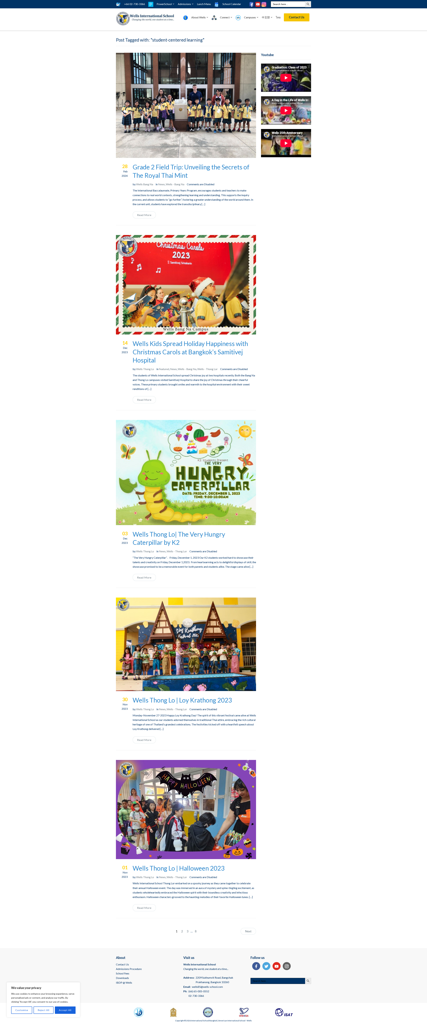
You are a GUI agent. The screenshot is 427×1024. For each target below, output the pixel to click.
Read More (144, 214)
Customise (21, 1010)
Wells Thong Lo (145, 369)
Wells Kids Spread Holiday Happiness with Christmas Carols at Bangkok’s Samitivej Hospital (190, 352)
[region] (43, 999)
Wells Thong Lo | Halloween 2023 (179, 868)
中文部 (266, 17)
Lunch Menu (204, 4)
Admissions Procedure (129, 968)
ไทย (278, 17)
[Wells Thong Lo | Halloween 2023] (186, 809)
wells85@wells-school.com (207, 986)
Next (248, 931)
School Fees (122, 973)
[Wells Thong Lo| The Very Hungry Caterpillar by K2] (186, 472)
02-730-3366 (196, 995)
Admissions (184, 4)
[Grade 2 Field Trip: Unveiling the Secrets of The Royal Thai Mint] (186, 104)
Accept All (65, 1010)
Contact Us (296, 17)
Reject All (43, 1010)
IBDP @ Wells (124, 982)
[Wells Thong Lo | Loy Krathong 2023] (186, 643)
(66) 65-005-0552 (198, 991)
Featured (164, 369)
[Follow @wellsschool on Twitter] (265, 966)
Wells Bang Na (144, 184)
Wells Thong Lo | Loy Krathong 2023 (182, 700)
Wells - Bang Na (175, 184)
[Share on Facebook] (255, 966)
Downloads (122, 977)
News (161, 184)
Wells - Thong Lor (207, 369)
